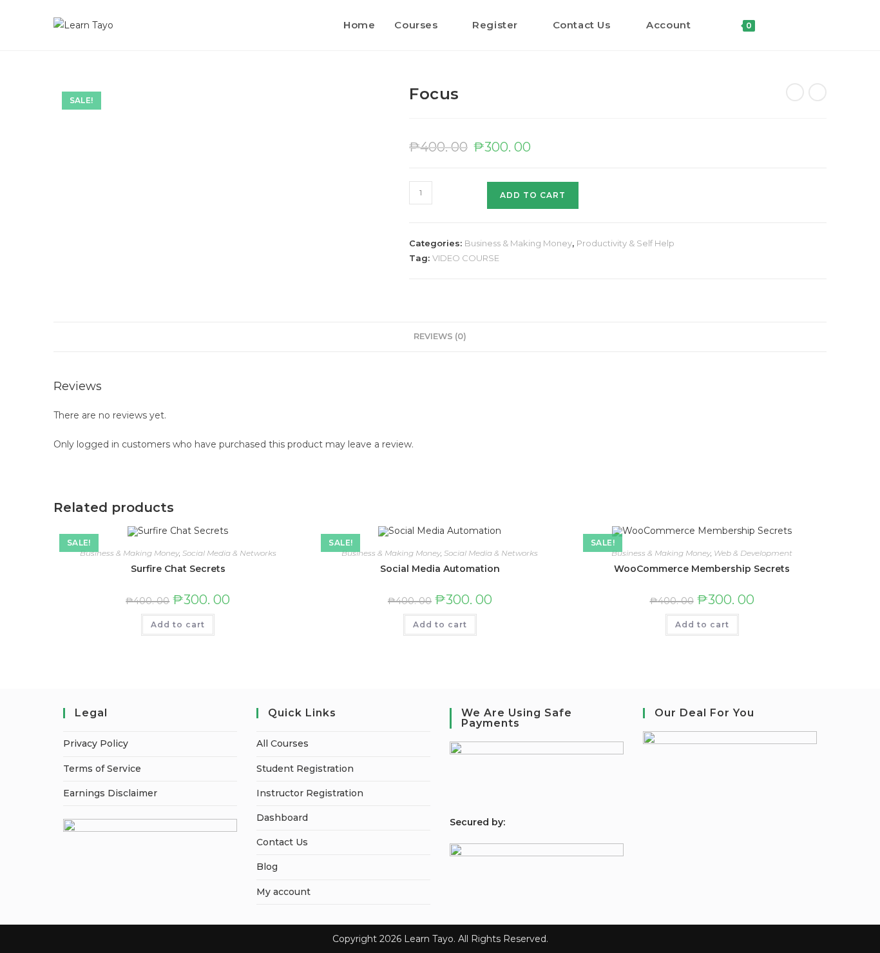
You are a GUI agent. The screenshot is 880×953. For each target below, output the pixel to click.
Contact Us (282, 842)
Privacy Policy (95, 743)
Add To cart (533, 195)
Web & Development (753, 553)
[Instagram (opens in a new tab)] (823, 25)
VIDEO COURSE (465, 258)
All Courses (282, 743)
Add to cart (178, 624)
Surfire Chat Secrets (178, 569)
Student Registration (305, 768)
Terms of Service (102, 768)
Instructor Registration (309, 793)
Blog (267, 866)
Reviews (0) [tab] (440, 336)
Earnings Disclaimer (110, 793)
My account (283, 892)
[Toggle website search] (778, 25)
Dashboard (282, 817)
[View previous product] (795, 92)
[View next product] (817, 92)
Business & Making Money (518, 243)
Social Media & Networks (229, 553)
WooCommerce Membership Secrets (702, 569)
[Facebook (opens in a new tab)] (805, 25)
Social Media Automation (440, 569)
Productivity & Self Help (625, 243)
